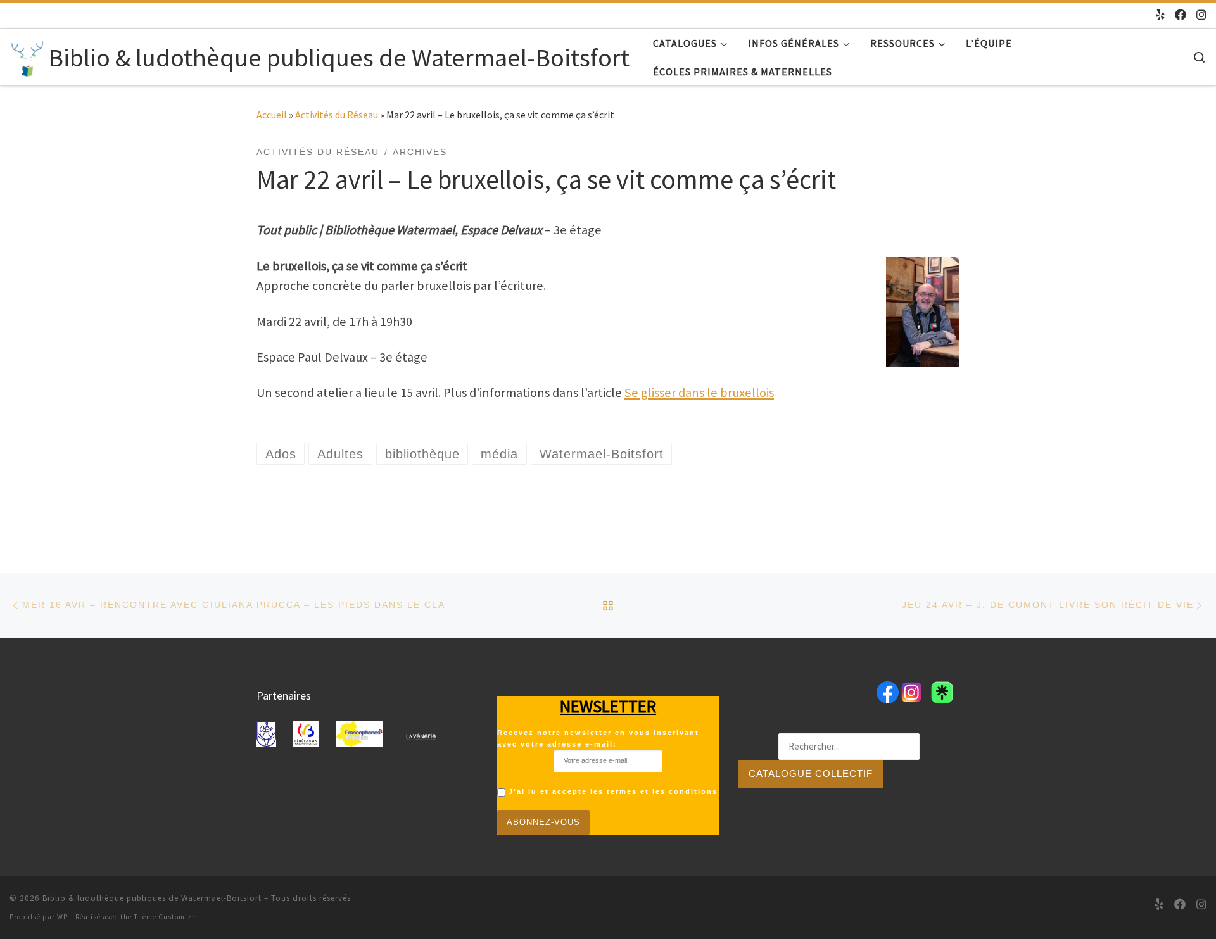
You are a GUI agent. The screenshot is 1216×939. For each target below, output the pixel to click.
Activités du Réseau (336, 114)
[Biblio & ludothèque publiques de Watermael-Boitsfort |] (27, 56)
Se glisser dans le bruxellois (699, 392)
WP (62, 916)
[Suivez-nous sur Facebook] (1180, 15)
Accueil (271, 114)
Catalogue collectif (811, 773)
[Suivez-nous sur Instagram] (1201, 15)
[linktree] (1160, 15)
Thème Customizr (164, 916)
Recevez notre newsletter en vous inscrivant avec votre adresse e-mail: (598, 738)
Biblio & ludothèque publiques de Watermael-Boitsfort (152, 898)
